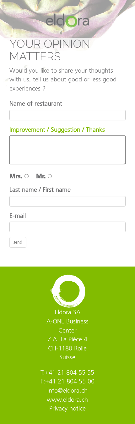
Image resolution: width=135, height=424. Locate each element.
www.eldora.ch (67, 399)
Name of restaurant (35, 103)
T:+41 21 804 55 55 (67, 372)
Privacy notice (67, 408)
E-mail (17, 215)
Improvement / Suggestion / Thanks (57, 129)
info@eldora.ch (67, 390)
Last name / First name (40, 189)
